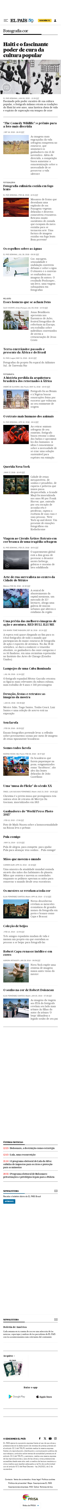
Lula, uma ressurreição (23, 1154)
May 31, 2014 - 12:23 (14, 843)
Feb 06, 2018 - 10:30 (20, 586)
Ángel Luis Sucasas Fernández (17, 792)
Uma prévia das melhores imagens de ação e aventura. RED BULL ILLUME (29, 623)
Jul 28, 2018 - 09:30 (29, 254)
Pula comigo (11, 837)
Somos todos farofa (17, 748)
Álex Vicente (9, 308)
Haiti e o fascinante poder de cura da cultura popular (25, 49)
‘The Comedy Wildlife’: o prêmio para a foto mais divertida (30, 125)
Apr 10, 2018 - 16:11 (29, 422)
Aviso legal (36, 1479)
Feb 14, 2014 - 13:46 (14, 932)
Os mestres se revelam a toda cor (27, 891)
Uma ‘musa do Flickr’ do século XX (27, 786)
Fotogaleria (9, 183)
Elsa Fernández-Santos (14, 897)
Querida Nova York (16, 467)
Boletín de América (15, 1327)
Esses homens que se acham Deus (27, 302)
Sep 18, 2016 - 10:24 (37, 630)
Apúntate (9, 1201)
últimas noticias (13, 1142)
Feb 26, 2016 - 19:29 (14, 728)
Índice (36, 1487)
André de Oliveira (11, 387)
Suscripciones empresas (18, 1487)
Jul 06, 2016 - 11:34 (14, 674)
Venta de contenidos (22, 1479)
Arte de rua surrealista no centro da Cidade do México (29, 579)
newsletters (11, 1191)
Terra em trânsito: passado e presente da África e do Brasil (24, 351)
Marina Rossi (9, 754)
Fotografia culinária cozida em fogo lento (28, 188)
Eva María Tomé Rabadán (14, 630)
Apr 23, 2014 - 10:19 (26, 865)
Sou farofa (10, 722)
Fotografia (8, 374)
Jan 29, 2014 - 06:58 (30, 960)
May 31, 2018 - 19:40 (26, 358)
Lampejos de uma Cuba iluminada (27, 668)
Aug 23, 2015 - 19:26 (48, 792)
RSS (31, 1487)
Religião (7, 299)
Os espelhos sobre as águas (22, 249)
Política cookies (48, 1479)
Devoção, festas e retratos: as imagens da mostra (24, 696)
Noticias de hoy (46, 1487)
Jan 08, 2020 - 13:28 (29, 98)
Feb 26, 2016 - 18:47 (35, 754)
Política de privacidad (17, 1483)
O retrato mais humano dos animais (28, 416)
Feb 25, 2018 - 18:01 (28, 548)
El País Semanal (10, 98)
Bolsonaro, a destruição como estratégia (32, 1148)
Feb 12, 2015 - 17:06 (14, 820)
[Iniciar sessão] (55, 20)
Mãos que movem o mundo (22, 859)
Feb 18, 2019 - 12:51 (28, 195)
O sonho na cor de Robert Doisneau (28, 990)
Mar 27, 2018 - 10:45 (14, 472)
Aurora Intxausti (11, 960)
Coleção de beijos (15, 926)
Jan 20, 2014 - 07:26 (41, 996)
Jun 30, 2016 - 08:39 (14, 703)
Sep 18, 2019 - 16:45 (14, 132)
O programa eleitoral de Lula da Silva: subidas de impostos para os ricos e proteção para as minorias (28, 1164)
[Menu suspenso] (5, 20)
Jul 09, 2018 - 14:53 (38, 308)
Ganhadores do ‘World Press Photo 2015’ (28, 813)
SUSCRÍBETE (44, 20)
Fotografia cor (15, 31)
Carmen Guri (9, 865)
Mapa (29, 1483)
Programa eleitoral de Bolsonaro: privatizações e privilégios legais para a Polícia (28, 1175)
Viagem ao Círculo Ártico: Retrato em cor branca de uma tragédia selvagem (30, 540)
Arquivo (8, 1356)
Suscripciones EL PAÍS (42, 1483)
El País (6, 358)
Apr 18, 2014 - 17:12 (41, 897)
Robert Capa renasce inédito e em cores (27, 953)
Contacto (9, 1479)
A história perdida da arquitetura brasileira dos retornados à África (27, 380)
